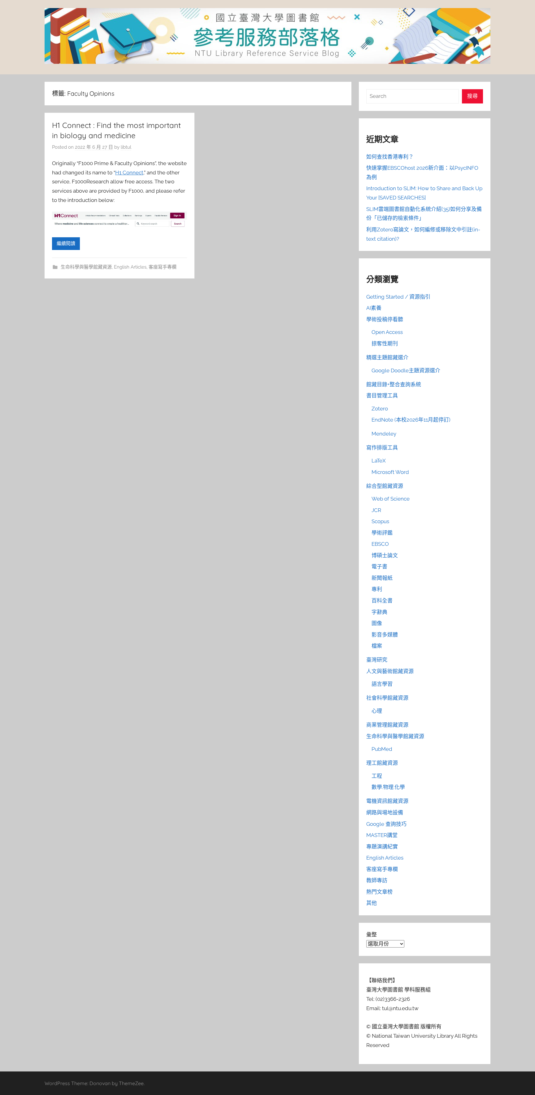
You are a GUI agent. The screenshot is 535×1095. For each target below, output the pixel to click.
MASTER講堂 (382, 835)
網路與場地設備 (384, 812)
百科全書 (382, 601)
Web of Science (391, 499)
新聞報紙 (382, 578)
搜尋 (472, 96)
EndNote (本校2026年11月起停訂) (411, 420)
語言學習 (382, 684)
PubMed (382, 749)
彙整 (371, 934)
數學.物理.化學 (388, 787)
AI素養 (373, 308)
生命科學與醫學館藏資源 (86, 267)
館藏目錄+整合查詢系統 (393, 384)
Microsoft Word (390, 472)
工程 (377, 776)
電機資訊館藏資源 (387, 801)
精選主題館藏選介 (387, 357)
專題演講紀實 (382, 846)
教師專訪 (376, 880)
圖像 (377, 623)
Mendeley (384, 434)
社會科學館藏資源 (387, 698)
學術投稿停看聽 (384, 319)
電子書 (379, 566)
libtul (126, 147)
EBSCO (380, 544)
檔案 (377, 646)
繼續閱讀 (66, 243)
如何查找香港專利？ (390, 157)
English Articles (130, 267)
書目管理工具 (382, 395)
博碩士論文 (385, 555)
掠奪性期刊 (385, 343)
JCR (376, 510)
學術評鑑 (382, 533)
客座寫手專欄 (162, 267)
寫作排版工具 (382, 448)
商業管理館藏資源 (387, 725)
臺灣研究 (376, 660)
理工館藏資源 (382, 763)
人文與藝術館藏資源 (390, 671)
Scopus (380, 521)
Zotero (380, 408)
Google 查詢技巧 (386, 824)
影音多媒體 (385, 635)
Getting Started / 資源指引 (398, 297)
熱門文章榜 (379, 892)
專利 (377, 589)
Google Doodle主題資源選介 (406, 370)
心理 (377, 711)
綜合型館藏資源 (384, 486)
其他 (371, 903)
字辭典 (379, 612)
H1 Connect (129, 172)
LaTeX (379, 461)
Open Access (387, 332)
